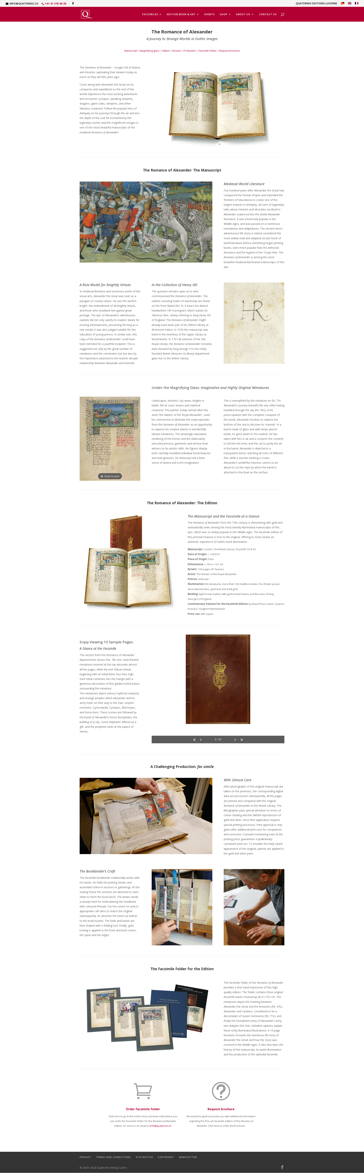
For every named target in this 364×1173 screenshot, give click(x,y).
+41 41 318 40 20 (55, 3)
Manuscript (130, 50)
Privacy (85, 1157)
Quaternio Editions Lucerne (316, 3)
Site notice (144, 1157)
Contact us (268, 14)
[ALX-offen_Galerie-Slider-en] (218, 151)
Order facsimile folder (143, 1109)
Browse (176, 50)
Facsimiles (150, 14)
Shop (223, 14)
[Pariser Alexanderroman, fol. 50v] (146, 261)
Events (209, 14)
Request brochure (229, 50)
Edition (166, 50)
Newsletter (188, 1157)
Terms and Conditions (113, 1157)
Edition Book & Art (181, 14)
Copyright (166, 1157)
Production (190, 50)
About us (243, 14)
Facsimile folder (207, 50)
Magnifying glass (150, 50)
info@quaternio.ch (160, 1125)
